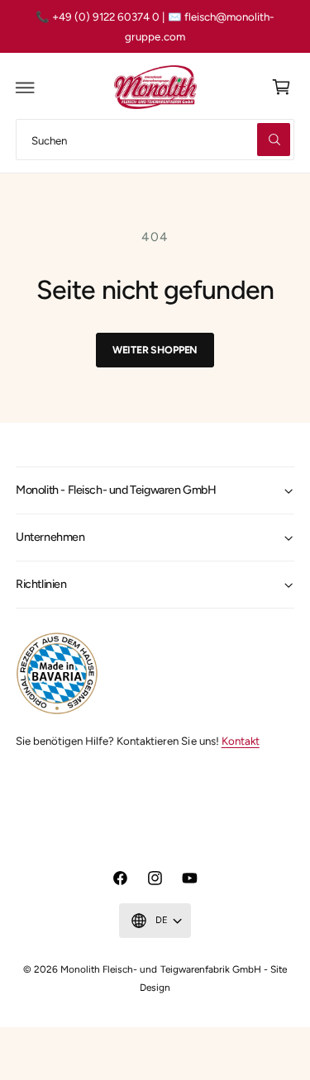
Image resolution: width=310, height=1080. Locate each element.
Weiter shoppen (155, 349)
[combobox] (155, 139)
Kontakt (241, 740)
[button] (25, 87)
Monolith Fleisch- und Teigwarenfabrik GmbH (160, 969)
